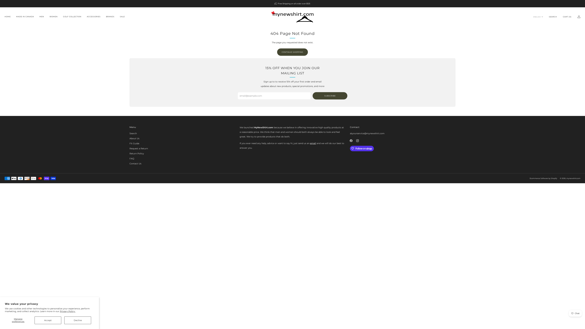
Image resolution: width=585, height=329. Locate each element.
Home (8, 17)
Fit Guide (134, 143)
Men (41, 17)
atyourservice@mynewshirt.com (367, 133)
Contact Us (135, 163)
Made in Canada (25, 17)
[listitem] (292, 3)
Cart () (567, 17)
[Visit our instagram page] (357, 141)
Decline (78, 320)
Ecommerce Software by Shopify (543, 178)
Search (553, 17)
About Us (134, 138)
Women (54, 17)
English (537, 17)
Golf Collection (72, 17)
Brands (110, 17)
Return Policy (136, 153)
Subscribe (330, 96)
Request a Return (138, 148)
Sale (122, 17)
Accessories (94, 17)
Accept (48, 320)
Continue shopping (292, 52)
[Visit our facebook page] (351, 141)
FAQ (131, 158)
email (313, 143)
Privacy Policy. (67, 311)
